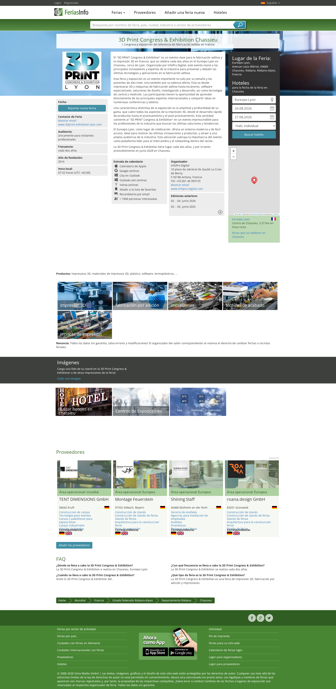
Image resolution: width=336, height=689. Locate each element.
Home (62, 600)
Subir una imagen (69, 378)
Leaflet (238, 214)
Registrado (71, 3)
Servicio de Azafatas (184, 512)
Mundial (80, 600)
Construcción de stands (130, 512)
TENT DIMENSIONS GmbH (83, 499)
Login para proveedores (224, 664)
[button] (254, 180)
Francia (99, 600)
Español (272, 3)
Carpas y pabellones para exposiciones (75, 520)
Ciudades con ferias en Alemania (78, 643)
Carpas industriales (72, 525)
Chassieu (206, 600)
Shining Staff (183, 499)
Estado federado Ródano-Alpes (133, 600)
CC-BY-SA (276, 214)
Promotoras (178, 525)
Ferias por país (66, 636)
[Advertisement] (168, 259)
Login (57, 3)
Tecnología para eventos (75, 515)
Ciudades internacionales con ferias (80, 650)
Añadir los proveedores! (74, 545)
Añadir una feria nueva (185, 12)
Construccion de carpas (74, 512)
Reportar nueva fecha (82, 108)
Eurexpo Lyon (241, 219)
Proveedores (145, 12)
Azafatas (176, 522)
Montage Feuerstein (134, 499)
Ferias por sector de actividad (76, 629)
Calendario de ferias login (225, 650)
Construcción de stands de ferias (136, 515)
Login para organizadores (225, 657)
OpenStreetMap (256, 214)
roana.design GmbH (246, 499)
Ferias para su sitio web (224, 643)
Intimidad (215, 629)
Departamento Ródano (176, 600)
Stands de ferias (125, 519)
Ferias (117, 12)
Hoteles (220, 12)
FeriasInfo (73, 12)
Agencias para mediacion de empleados (189, 517)
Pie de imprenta (219, 636)
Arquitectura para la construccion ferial (137, 523)
